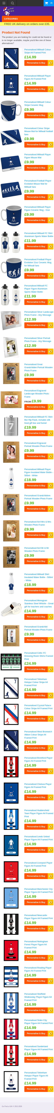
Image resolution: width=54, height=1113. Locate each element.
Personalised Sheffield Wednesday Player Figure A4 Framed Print (38, 997)
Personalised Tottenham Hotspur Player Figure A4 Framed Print (36, 1075)
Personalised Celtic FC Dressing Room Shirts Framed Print (38, 656)
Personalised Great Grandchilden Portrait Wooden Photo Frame (38, 367)
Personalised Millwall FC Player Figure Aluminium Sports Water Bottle (35, 288)
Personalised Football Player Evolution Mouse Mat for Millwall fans (37, 183)
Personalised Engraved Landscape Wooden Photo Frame (36, 393)
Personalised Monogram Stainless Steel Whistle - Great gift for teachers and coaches (38, 603)
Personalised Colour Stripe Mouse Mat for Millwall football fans (38, 131)
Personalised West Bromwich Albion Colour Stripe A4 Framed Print (38, 734)
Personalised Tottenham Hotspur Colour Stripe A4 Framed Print (36, 682)
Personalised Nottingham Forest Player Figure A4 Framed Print (36, 944)
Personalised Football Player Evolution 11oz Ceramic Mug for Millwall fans (37, 262)
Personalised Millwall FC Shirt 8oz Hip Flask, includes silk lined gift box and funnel (38, 420)
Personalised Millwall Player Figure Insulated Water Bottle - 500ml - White (38, 472)
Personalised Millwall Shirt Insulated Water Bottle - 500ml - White (38, 577)
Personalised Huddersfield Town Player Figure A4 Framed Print (38, 813)
